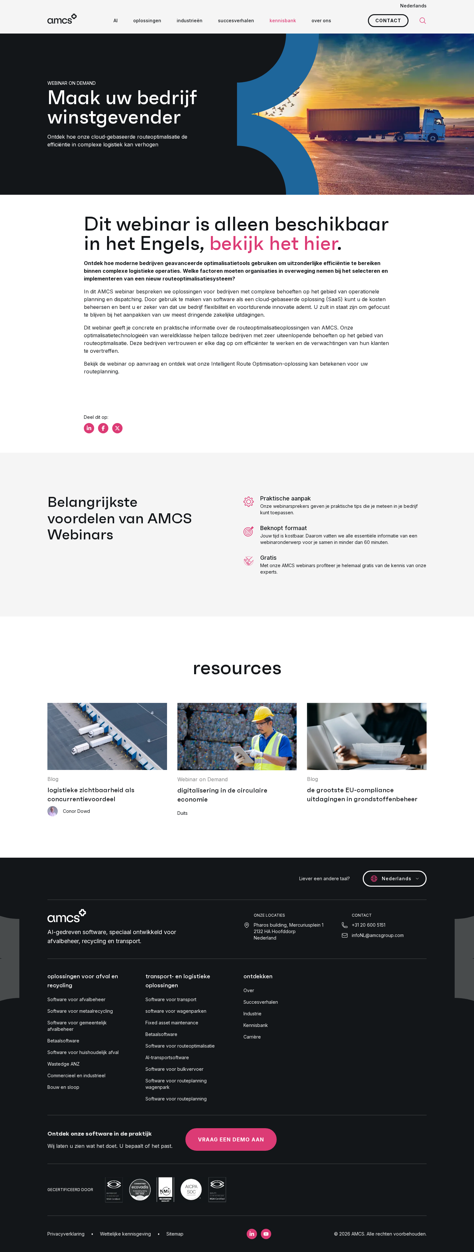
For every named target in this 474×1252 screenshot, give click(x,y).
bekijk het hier (273, 243)
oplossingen (147, 20)
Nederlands (413, 5)
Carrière (252, 1037)
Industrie (252, 1013)
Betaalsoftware (63, 1040)
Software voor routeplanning (176, 1098)
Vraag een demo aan (231, 1139)
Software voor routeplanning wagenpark (176, 1084)
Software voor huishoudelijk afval (83, 1052)
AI (116, 20)
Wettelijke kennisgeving (125, 1234)
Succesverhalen (260, 1002)
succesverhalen (236, 20)
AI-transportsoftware (167, 1057)
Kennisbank (255, 1025)
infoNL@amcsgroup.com (378, 935)
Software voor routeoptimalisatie (180, 1046)
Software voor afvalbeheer (76, 999)
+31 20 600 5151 (368, 925)
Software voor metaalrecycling (80, 1011)
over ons (321, 20)
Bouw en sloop (63, 1087)
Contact (388, 20)
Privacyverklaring (65, 1234)
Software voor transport (170, 999)
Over (248, 990)
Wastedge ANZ (63, 1064)
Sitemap (174, 1234)
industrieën (189, 20)
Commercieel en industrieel (76, 1075)
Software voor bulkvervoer (174, 1069)
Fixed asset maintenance (171, 1022)
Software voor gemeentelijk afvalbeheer (77, 1026)
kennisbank (283, 20)
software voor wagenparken (175, 1011)
